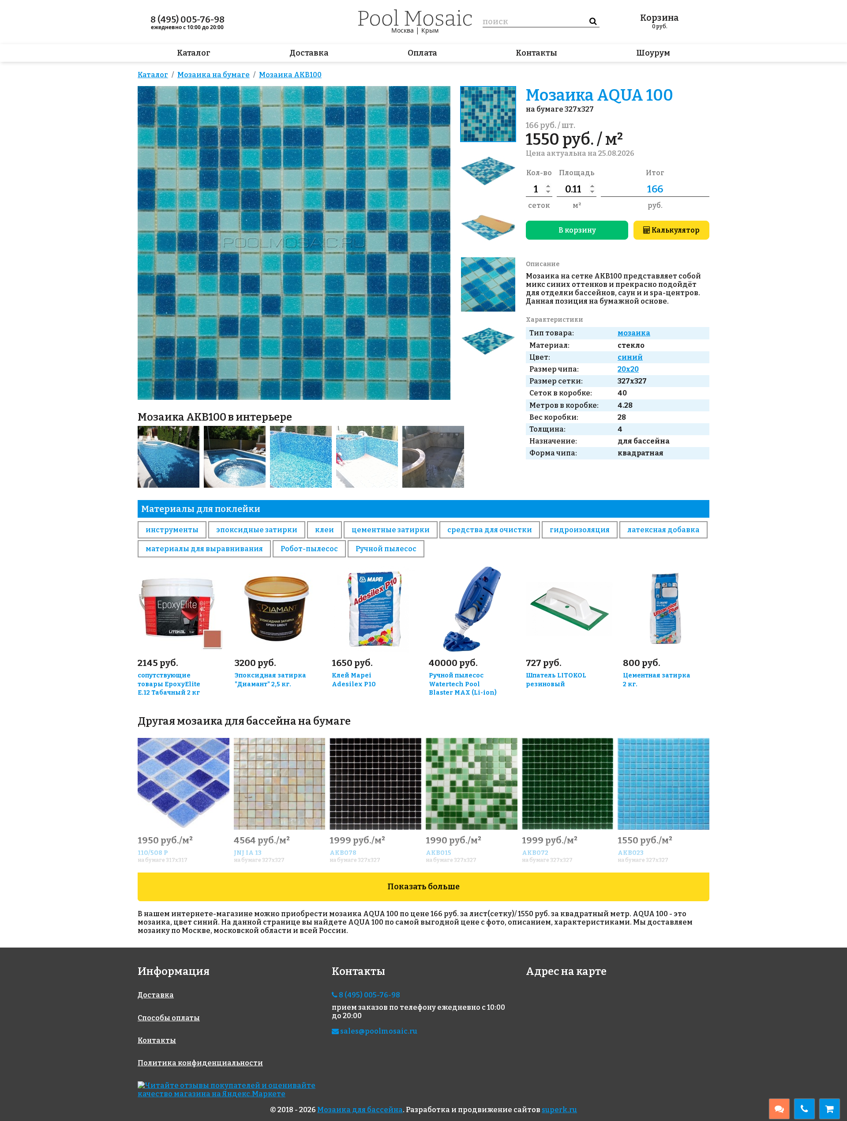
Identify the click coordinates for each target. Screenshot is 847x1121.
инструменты (172, 530)
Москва (402, 30)
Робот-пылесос (309, 549)
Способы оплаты (169, 1018)
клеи (324, 530)
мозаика (634, 333)
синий (630, 357)
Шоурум (653, 53)
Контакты (536, 53)
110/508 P (153, 853)
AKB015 (438, 853)
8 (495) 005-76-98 (187, 19)
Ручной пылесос (386, 549)
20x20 (628, 369)
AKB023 (631, 853)
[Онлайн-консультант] (779, 1109)
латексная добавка (663, 530)
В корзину (577, 230)
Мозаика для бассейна (360, 1110)
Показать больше (423, 887)
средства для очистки (489, 530)
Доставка (309, 53)
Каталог (193, 53)
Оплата (422, 53)
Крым (429, 30)
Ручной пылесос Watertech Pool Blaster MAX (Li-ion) (463, 684)
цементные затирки (391, 530)
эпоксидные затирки (256, 530)
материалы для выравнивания (204, 549)
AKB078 (343, 853)
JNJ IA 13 (248, 853)
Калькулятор (675, 230)
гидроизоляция (580, 530)
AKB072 (535, 853)
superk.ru (559, 1110)
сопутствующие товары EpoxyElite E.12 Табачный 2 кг (169, 684)
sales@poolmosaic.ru (378, 1031)
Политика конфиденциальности (200, 1063)
